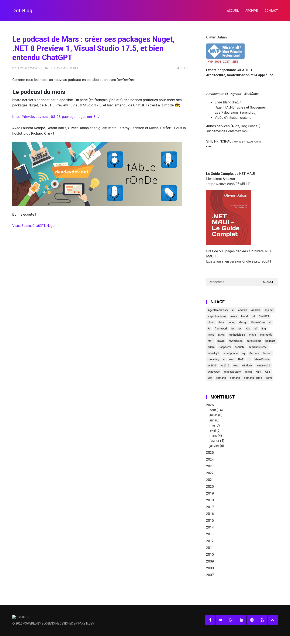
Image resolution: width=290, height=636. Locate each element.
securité (240, 347)
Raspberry (225, 347)
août (213, 410)
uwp (231, 359)
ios (240, 328)
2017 (210, 507)
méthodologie (237, 334)
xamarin (221, 377)
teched (267, 353)
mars (213, 436)
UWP (241, 359)
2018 (210, 500)
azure (233, 316)
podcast (270, 340)
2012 (210, 541)
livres (211, 334)
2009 (210, 561)
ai (233, 310)
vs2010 (212, 365)
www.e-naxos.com (247, 141)
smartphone (230, 353)
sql (243, 353)
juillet (213, 415)
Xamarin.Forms (253, 377)
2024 (210, 459)
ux (249, 359)
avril (213, 430)
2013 (210, 534)
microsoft (266, 334)
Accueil (233, 10)
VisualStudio (21, 226)
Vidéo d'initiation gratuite (233, 118)
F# (209, 328)
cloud (211, 322)
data (221, 322)
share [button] (184, 68)
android (242, 310)
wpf (210, 377)
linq (264, 328)
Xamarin (235, 377)
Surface (254, 353)
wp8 (267, 371)
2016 (210, 514)
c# (253, 316)
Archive (251, 10)
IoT (256, 328)
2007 (210, 575)
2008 (210, 568)
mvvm (221, 340)
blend (244, 316)
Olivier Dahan (216, 37)
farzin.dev (86, 623)
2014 (210, 527)
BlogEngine (50, 623)
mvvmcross (236, 340)
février (214, 441)
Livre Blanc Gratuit (228, 102)
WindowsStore (232, 371)
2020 (210, 487)
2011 (210, 548)
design (243, 322)
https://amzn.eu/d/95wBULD (229, 184)
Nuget (50, 226)
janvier (214, 446)
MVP (210, 340)
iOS (248, 328)
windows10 (263, 365)
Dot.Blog (22, 11)
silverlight (213, 353)
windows (247, 365)
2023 (210, 466)
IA (54, 68)
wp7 (258, 371)
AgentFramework (218, 310)
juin (212, 420)
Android (255, 310)
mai (212, 425)
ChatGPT (38, 226)
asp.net (269, 310)
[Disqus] (100, 295)
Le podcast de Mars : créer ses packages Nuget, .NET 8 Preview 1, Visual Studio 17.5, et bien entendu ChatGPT (93, 48)
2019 (210, 493)
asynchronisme (217, 316)
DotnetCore (258, 322)
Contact (271, 10)
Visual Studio (67, 68)
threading (213, 359)
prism (211, 347)
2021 (210, 480)
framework (221, 328)
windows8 (214, 371)
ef (270, 322)
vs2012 (225, 365)
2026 (215, 425)
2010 (210, 555)
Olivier (22, 68)
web (235, 365)
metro (252, 334)
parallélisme (254, 340)
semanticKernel (258, 347)
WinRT (248, 371)
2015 (210, 521)
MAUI (221, 334)
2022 (210, 473)
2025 (210, 453)
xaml (269, 377)
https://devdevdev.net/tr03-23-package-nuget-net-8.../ (56, 116)
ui (224, 359)
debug (231, 322)
